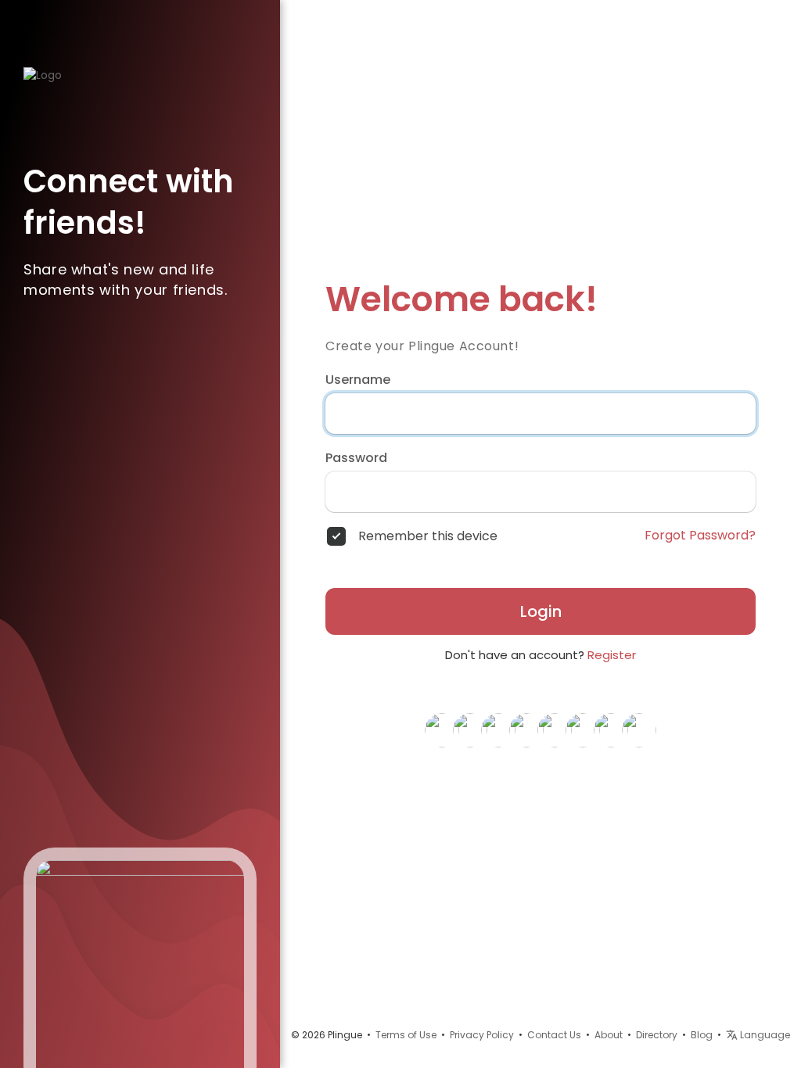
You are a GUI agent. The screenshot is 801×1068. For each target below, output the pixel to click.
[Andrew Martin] (611, 729)
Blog (702, 1034)
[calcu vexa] (639, 729)
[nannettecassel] (526, 729)
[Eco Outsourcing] (442, 729)
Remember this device (427, 536)
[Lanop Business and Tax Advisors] (470, 729)
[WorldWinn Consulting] (498, 729)
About (608, 1034)
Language (764, 1034)
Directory (656, 1034)
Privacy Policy (482, 1034)
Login (541, 611)
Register (611, 655)
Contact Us (554, 1034)
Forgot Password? (700, 535)
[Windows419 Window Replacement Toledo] (554, 729)
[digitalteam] (583, 729)
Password (356, 458)
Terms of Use (405, 1034)
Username (357, 380)
